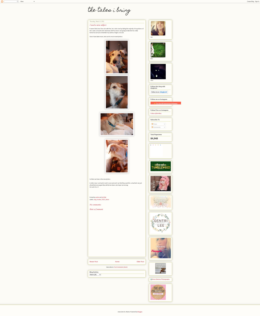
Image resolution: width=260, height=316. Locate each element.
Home (117, 262)
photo (107, 199)
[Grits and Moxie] (160, 273)
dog (95, 199)
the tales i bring (109, 10)
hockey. (99, 199)
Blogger (140, 312)
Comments (156, 127)
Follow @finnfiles (156, 113)
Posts (155, 124)
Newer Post (94, 262)
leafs (103, 199)
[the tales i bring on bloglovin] (159, 93)
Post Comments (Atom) (120, 267)
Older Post (140, 262)
